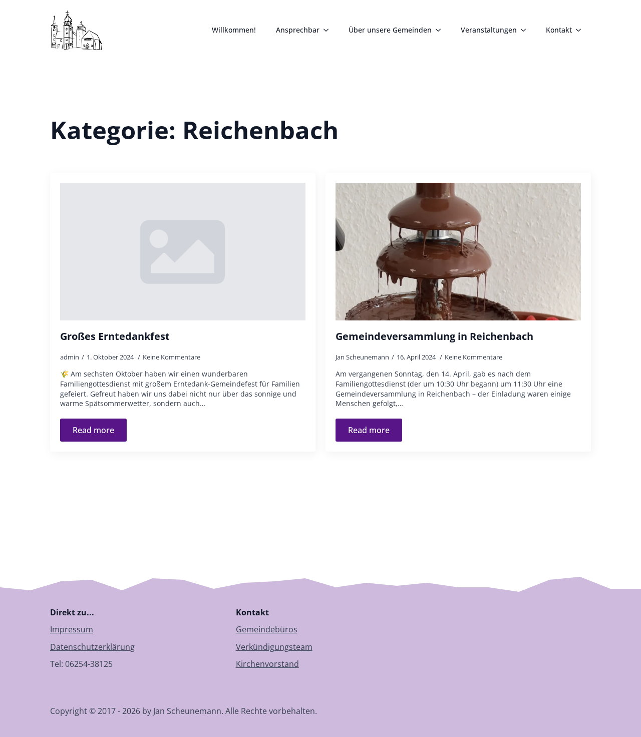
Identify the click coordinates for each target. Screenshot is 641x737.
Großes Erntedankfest (115, 336)
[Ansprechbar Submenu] (329, 30)
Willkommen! (234, 30)
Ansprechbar (297, 30)
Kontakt (559, 30)
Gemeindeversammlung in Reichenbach (434, 336)
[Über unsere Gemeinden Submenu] (441, 30)
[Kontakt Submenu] (581, 30)
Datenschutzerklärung (92, 646)
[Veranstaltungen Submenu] (526, 30)
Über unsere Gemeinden (390, 30)
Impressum (71, 629)
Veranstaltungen (489, 30)
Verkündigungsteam (274, 646)
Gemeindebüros (266, 629)
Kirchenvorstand (267, 663)
